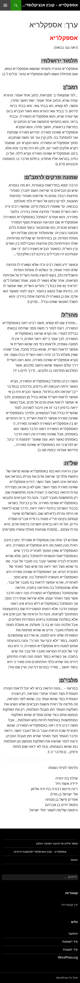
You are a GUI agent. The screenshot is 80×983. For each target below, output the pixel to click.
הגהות (74, 860)
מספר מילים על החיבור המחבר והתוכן (57, 843)
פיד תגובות (70, 949)
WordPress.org (68, 957)
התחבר (73, 933)
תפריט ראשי (5, 5)
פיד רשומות (70, 941)
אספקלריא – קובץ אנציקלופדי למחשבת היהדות (49, 5)
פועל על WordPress (67, 977)
